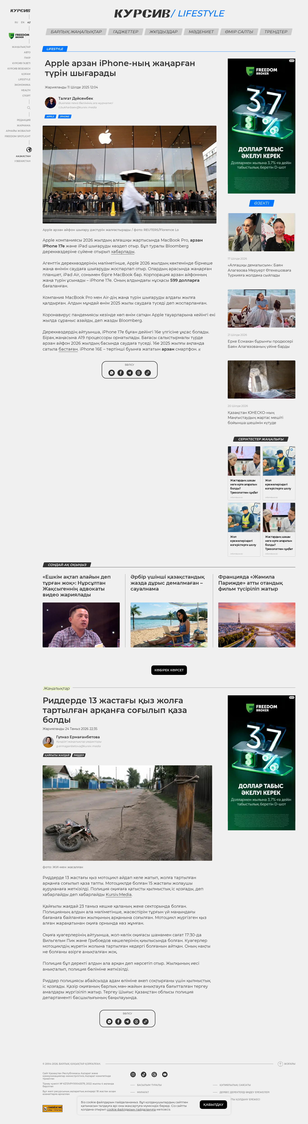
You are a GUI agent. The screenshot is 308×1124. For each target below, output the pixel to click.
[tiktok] (143, 1074)
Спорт (26, 95)
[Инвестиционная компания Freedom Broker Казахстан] (19, 36)
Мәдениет (201, 31)
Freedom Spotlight (17, 136)
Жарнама (23, 125)
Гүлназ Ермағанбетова (78, 737)
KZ (28, 22)
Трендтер (276, 31)
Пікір (27, 57)
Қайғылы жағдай (57, 755)
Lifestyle (24, 79)
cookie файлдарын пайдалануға (131, 1109)
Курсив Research (18, 68)
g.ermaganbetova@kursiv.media (78, 746)
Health (25, 90)
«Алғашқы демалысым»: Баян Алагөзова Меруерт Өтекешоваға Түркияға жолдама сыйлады (259, 270)
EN (22, 22)
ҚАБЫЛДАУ (213, 1105)
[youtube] (165, 1074)
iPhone (65, 116)
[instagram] (133, 1074)
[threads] (154, 1074)
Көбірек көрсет (169, 670)
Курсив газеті (21, 63)
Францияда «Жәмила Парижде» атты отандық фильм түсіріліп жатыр (250, 583)
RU (16, 22)
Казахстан (23, 156)
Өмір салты (239, 31)
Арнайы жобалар (18, 130)
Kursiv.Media (119, 894)
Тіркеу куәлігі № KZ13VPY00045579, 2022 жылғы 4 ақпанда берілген (78, 1085)
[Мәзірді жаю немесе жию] (28, 108)
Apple (50, 116)
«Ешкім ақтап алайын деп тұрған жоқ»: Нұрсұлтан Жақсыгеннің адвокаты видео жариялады (77, 586)
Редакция (23, 120)
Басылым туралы (149, 1085)
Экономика (22, 84)
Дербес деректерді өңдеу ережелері (244, 1092)
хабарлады (122, 251)
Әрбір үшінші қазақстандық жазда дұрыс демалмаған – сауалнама (168, 583)
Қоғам (25, 74)
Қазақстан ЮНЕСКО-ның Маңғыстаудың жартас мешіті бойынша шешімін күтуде (255, 418)
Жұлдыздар (163, 31)
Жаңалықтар (21, 47)
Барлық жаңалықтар (76, 31)
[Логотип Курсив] (20, 10)
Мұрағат (143, 1092)
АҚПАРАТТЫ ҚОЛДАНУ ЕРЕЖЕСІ (240, 1099)
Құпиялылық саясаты (235, 1085)
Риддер (79, 755)
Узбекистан (22, 161)
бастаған (68, 349)
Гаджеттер (126, 31)
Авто (27, 52)
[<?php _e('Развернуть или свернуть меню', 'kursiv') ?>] (29, 150)
